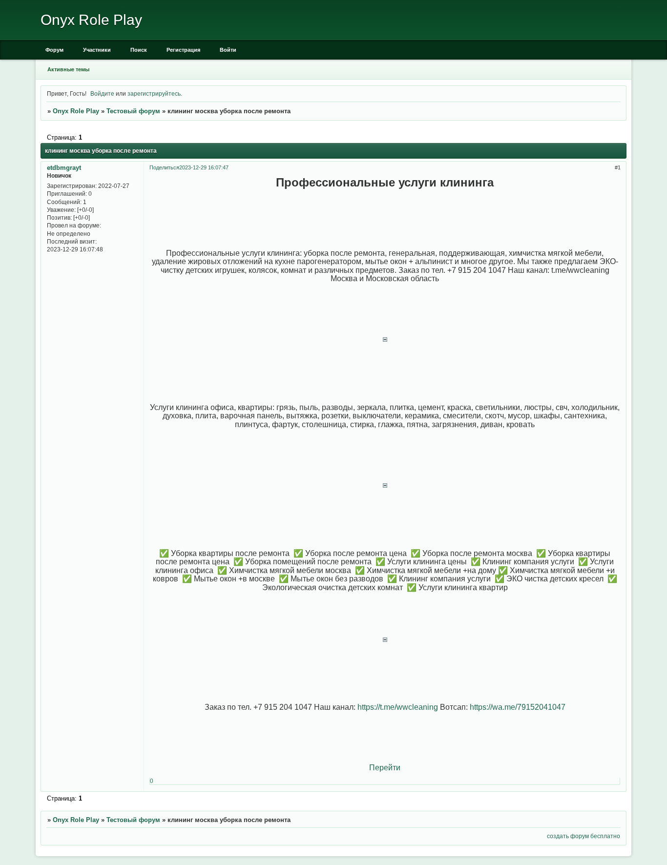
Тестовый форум (133, 111)
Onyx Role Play (76, 111)
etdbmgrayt (64, 167)
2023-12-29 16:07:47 (204, 167)
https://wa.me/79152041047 (517, 707)
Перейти (384, 767)
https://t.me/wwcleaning (397, 707)
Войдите (102, 93)
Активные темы (68, 69)
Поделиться (164, 167)
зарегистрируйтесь (154, 93)
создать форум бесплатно (583, 836)
